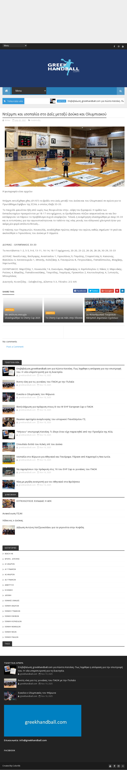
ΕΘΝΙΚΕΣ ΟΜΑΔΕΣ (12, 600)
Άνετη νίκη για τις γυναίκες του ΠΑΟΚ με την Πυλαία (45, 381)
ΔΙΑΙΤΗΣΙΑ (51, 101)
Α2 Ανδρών (10, 574)
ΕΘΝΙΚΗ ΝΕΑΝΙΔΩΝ (12, 626)
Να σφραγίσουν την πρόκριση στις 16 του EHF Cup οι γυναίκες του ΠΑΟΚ (56, 469)
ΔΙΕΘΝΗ (8, 595)
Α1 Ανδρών (10, 564)
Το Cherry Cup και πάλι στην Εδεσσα (64, 317)
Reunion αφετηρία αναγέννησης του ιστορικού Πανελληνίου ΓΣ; (51, 419)
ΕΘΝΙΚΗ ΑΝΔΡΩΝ (12, 606)
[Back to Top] (123, 766)
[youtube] (123, 46)
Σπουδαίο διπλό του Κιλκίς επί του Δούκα (39, 444)
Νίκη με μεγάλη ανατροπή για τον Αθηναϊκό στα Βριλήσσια (48, 481)
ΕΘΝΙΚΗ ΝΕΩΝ (10, 632)
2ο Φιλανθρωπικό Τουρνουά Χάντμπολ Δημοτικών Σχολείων (102, 316)
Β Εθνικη (9, 590)
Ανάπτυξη (35, 120)
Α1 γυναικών (10, 569)
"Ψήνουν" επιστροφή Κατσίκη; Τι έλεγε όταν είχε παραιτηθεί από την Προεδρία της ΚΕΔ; (64, 431)
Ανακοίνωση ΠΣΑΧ (12, 513)
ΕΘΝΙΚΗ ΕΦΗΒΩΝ (12, 616)
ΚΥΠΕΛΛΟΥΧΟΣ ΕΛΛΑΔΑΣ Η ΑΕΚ (34, 500)
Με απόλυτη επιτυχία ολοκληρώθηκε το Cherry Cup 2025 (22, 316)
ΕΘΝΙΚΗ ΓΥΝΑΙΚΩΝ (12, 611)
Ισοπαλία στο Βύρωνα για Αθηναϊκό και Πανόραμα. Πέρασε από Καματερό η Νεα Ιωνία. (63, 456)
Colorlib (16, 765)
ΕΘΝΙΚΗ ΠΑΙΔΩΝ (11, 637)
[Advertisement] (63, 21)
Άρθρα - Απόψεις (12, 559)
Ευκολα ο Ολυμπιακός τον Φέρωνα (35, 394)
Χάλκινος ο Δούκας (12, 520)
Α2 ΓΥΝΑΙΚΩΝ (10, 580)
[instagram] (118, 46)
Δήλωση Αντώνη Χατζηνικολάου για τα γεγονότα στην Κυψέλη (50, 527)
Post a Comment (15, 346)
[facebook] (114, 46)
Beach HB (9, 553)
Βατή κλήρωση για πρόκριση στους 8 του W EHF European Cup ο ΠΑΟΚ (54, 406)
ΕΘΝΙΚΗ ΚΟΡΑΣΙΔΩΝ (13, 621)
